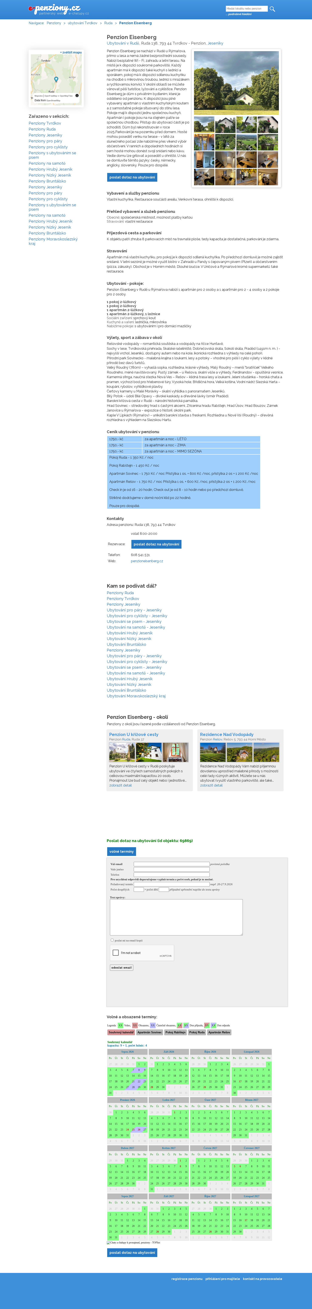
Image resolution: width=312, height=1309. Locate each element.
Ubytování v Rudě (123, 43)
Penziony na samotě (47, 163)
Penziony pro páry (45, 141)
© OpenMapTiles (65, 95)
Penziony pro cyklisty (48, 147)
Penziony (54, 23)
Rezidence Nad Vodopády (227, 734)
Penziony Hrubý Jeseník (50, 169)
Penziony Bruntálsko (47, 181)
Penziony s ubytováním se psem (52, 155)
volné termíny (122, 852)
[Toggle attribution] (77, 95)
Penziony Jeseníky (123, 604)
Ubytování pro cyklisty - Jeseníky (137, 616)
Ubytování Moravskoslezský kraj (136, 696)
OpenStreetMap (53, 100)
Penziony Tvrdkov (123, 598)
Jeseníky (215, 43)
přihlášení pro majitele (222, 1279)
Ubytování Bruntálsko (126, 644)
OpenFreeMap (51, 95)
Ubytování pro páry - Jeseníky (134, 610)
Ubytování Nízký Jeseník (129, 638)
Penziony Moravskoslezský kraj (53, 241)
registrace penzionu (186, 1279)
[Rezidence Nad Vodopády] (240, 753)
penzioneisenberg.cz (147, 561)
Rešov (217, 739)
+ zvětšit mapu (71, 52)
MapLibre (39, 95)
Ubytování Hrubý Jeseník (130, 633)
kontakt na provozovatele (262, 1279)
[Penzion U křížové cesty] (149, 753)
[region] (56, 79)
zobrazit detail (120, 785)
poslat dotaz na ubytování (132, 177)
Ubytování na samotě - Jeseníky (136, 627)
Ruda (108, 23)
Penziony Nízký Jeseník (50, 175)
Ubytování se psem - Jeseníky (134, 621)
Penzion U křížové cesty (134, 734)
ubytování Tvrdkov (82, 23)
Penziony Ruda (120, 593)
